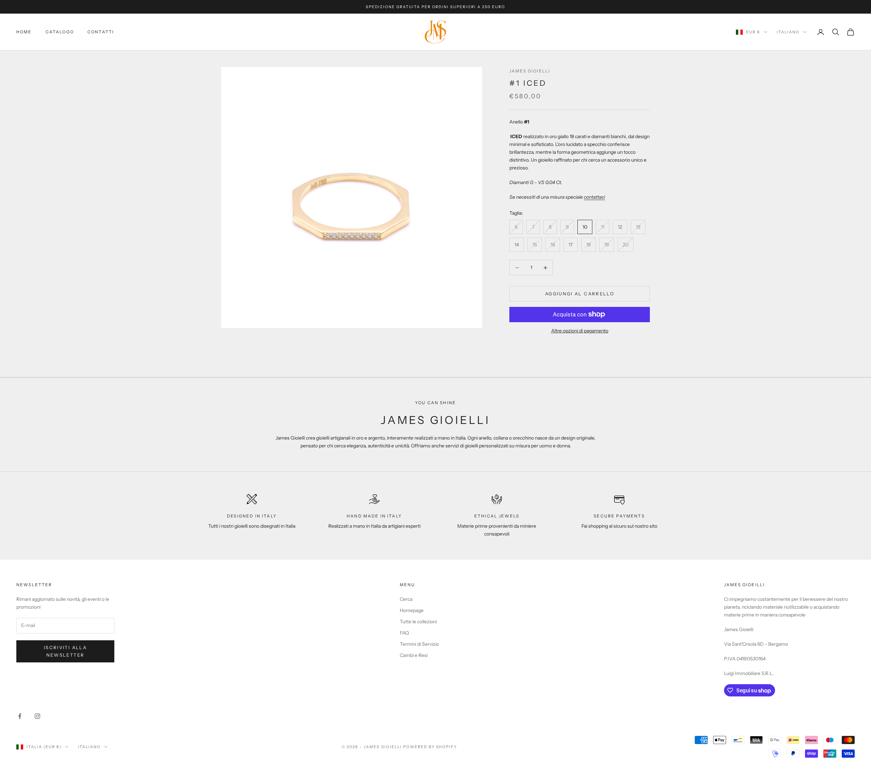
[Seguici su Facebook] (19, 716)
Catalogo (60, 31)
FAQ (404, 633)
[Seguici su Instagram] (37, 716)
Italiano (788, 32)
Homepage (412, 610)
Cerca (406, 599)
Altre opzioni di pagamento (579, 331)
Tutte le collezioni (418, 622)
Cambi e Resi (414, 655)
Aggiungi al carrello (579, 293)
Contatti (100, 31)
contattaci (594, 197)
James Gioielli (529, 70)
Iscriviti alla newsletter (65, 651)
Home (24, 31)
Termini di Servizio (419, 644)
